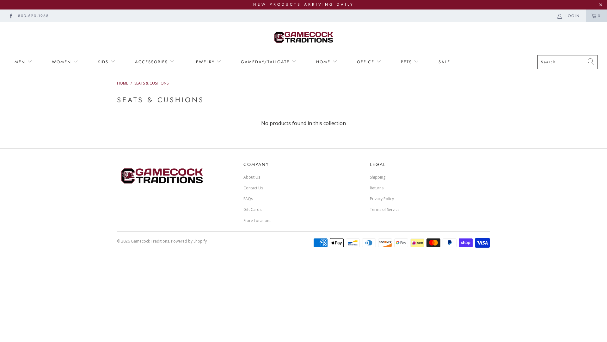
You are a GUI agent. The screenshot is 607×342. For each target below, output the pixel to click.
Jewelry (205, 62)
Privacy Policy (382, 198)
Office (366, 62)
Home (324, 62)
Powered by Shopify (189, 241)
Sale (444, 62)
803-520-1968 (33, 16)
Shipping (377, 177)
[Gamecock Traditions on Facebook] (10, 15)
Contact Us (253, 188)
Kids (103, 62)
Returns (376, 188)
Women (62, 62)
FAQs (248, 198)
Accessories (151, 62)
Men (21, 62)
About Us (251, 177)
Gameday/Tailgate (266, 62)
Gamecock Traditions (150, 241)
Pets (407, 62)
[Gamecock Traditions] (303, 37)
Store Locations (257, 220)
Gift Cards (252, 209)
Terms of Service (385, 209)
